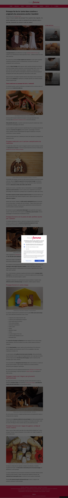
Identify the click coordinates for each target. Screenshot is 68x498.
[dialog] (34, 249)
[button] (34, 249)
